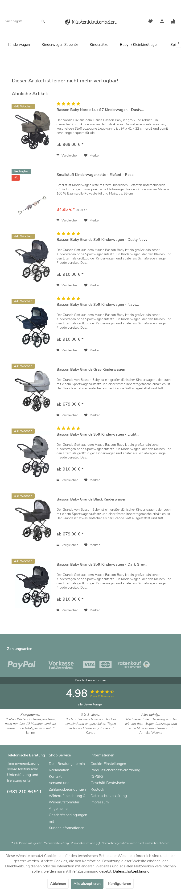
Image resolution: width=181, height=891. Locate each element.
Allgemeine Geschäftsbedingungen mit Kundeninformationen (68, 818)
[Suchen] (43, 21)
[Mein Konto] (162, 22)
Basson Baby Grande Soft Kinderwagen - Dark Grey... (102, 564)
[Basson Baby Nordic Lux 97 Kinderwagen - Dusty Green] (33, 130)
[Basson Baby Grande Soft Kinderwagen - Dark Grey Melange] (33, 584)
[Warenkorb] (173, 22)
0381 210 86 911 (24, 792)
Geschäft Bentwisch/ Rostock (107, 786)
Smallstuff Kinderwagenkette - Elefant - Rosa (95, 174)
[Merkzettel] (150, 22)
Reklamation (59, 770)
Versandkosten (80, 843)
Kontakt (55, 776)
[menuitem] (25, 21)
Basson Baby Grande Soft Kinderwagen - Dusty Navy (102, 239)
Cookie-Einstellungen (108, 763)
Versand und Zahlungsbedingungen (67, 786)
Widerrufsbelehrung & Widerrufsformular (67, 799)
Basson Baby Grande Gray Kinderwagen (91, 369)
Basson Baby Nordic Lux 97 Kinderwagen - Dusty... (100, 109)
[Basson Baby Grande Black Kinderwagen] (33, 519)
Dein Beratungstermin (67, 763)
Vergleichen (69, 155)
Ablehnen (58, 883)
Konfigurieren (119, 883)
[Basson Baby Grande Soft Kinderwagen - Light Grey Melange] (33, 454)
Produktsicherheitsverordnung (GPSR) (110, 773)
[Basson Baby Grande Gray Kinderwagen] (33, 389)
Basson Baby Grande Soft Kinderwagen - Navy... (98, 304)
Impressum (99, 802)
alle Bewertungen (90, 704)
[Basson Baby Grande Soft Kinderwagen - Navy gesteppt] (33, 324)
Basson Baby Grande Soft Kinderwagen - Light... (98, 434)
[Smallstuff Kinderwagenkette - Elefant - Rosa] (33, 194)
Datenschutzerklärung (108, 795)
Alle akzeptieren (87, 883)
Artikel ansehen (30, 737)
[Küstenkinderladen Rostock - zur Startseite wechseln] (90, 23)
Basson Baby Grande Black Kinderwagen (91, 499)
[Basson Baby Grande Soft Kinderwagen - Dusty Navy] (33, 259)
